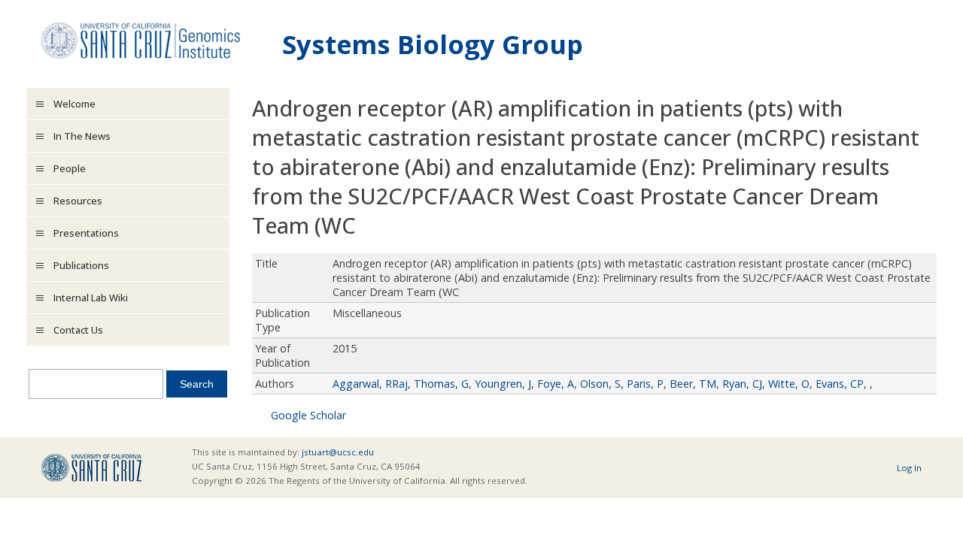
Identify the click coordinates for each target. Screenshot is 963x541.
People (69, 168)
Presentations (86, 233)
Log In (909, 467)
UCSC (91, 468)
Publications (81, 265)
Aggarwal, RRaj (370, 383)
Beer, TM (693, 383)
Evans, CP (840, 383)
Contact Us (78, 330)
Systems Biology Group (432, 44)
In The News (82, 136)
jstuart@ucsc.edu (338, 452)
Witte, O (789, 383)
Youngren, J (503, 383)
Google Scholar (308, 415)
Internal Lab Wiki (90, 297)
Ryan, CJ (742, 383)
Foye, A (555, 383)
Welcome (74, 103)
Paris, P (645, 383)
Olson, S (600, 383)
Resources (77, 200)
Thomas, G (441, 383)
